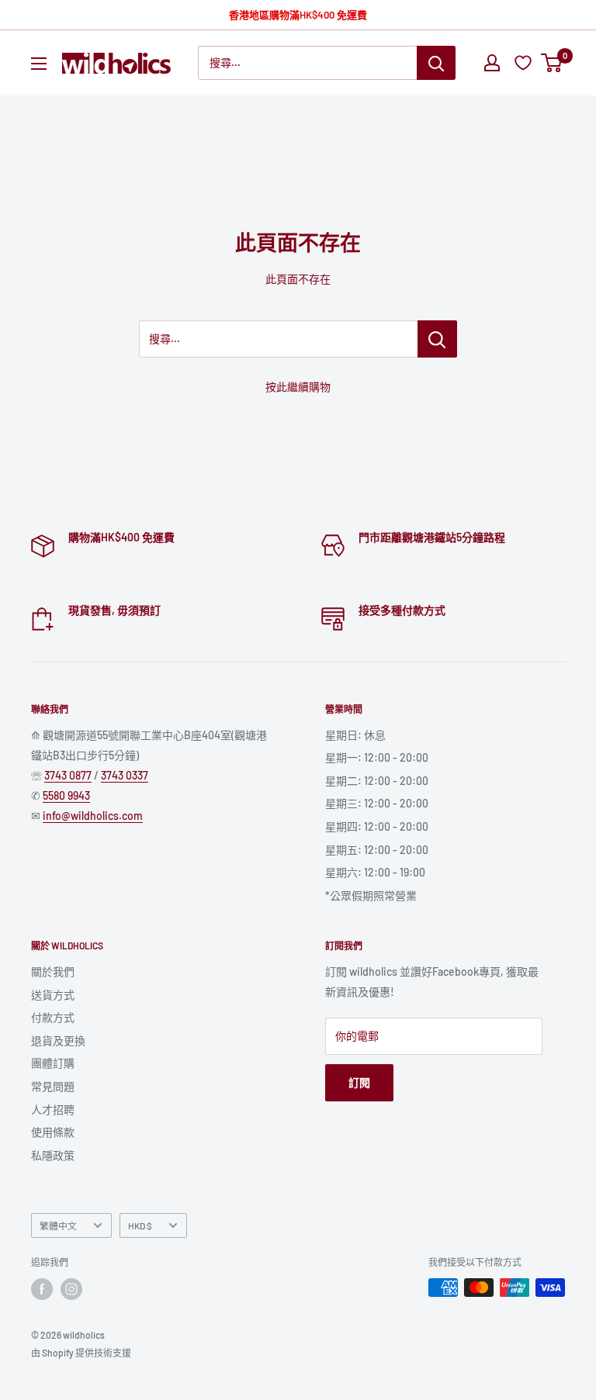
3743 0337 (124, 775)
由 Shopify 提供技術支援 (81, 1352)
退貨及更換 (58, 1040)
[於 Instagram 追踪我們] (71, 1289)
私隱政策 (52, 1155)
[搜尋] (436, 63)
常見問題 (52, 1086)
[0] (552, 63)
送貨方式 (52, 994)
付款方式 (52, 1017)
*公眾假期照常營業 (371, 895)
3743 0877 (68, 775)
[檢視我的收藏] (525, 62)
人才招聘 (52, 1109)
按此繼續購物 (298, 386)
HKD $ (140, 1225)
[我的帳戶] (492, 62)
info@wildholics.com (93, 815)
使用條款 (52, 1132)
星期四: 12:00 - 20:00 (376, 826)
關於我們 (52, 971)
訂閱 (359, 1082)
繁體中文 (58, 1225)
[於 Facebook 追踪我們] (42, 1289)
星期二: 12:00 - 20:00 (376, 780)
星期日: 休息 (355, 734)
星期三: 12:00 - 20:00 (376, 803)
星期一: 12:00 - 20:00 (376, 757)
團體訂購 (52, 1063)
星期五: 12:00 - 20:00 (376, 849)
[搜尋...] (437, 339)
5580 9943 (66, 795)
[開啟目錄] (39, 63)
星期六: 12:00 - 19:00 (375, 872)
